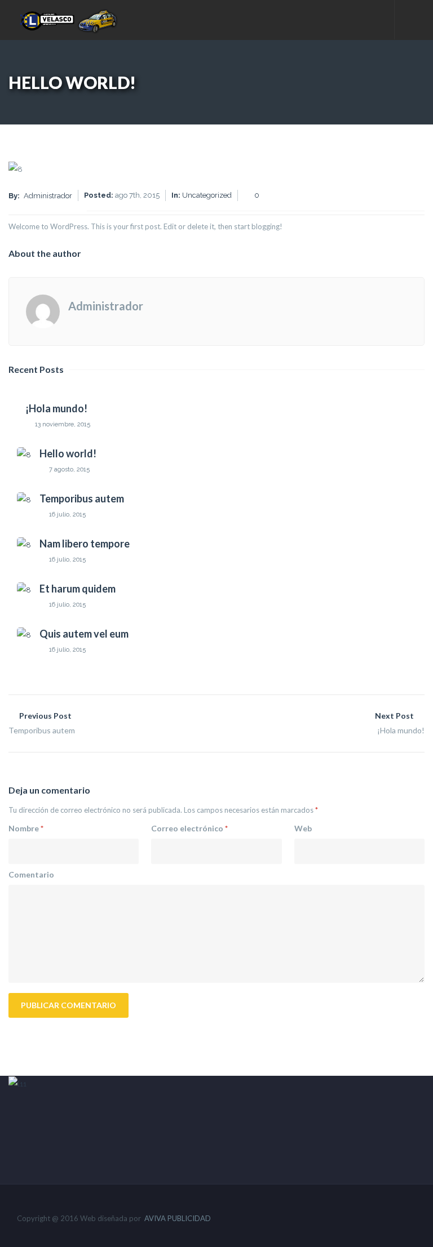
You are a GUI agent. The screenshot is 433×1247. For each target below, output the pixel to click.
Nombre (25, 828)
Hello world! (67, 453)
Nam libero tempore (84, 543)
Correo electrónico (189, 828)
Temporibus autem (81, 498)
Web (303, 828)
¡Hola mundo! (56, 408)
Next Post (400, 723)
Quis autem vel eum (84, 633)
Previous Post (41, 723)
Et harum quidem (77, 588)
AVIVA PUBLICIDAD (177, 1218)
